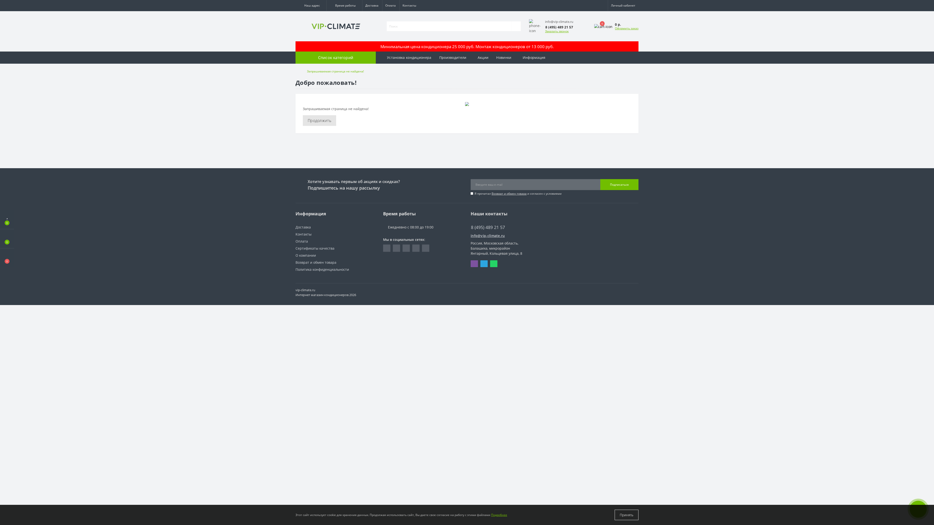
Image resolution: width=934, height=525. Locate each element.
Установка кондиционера (409, 57)
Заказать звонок (557, 31)
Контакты (409, 5)
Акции (483, 57)
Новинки (503, 57)
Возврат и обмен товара (509, 194)
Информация (534, 57)
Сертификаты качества (315, 248)
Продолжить (319, 120)
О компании (306, 255)
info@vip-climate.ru (488, 235)
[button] (311, 5)
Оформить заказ (626, 28)
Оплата (390, 5)
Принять (626, 515)
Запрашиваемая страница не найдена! (335, 71)
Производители (453, 57)
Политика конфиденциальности (322, 269)
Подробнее (499, 515)
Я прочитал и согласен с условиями (518, 194)
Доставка (371, 5)
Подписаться (619, 185)
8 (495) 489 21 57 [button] (488, 227)
